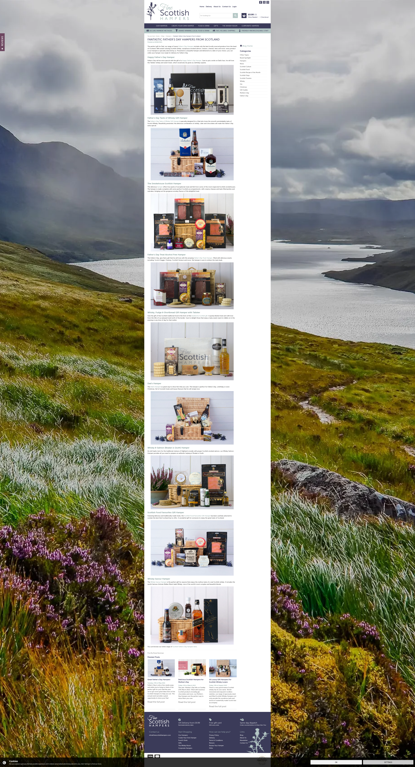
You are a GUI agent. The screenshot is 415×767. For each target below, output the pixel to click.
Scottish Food (245, 69)
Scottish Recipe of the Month (250, 72)
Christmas (243, 87)
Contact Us (244, 743)
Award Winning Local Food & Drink (194, 31)
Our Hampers (183, 735)
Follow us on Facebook (260, 2)
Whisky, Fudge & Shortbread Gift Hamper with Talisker (174, 312)
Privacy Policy (214, 735)
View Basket (253, 17)
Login (234, 7)
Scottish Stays (245, 75)
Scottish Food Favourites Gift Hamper (166, 512)
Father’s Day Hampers (186, 46)
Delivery (212, 738)
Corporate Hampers (185, 748)
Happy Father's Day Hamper (161, 57)
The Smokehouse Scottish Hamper (164, 183)
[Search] (235, 15)
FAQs (211, 748)
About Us (243, 738)
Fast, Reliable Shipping (225, 31)
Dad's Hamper (154, 383)
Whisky (242, 81)
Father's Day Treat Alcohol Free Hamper (167, 254)
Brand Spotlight (245, 58)
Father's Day (244, 96)
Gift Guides (244, 90)
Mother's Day (244, 93)
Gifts (180, 743)
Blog (241, 735)
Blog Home (247, 46)
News (242, 64)
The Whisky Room (184, 745)
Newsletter (244, 740)
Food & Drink (182, 740)
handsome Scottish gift (200, 316)
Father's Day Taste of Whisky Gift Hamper (167, 118)
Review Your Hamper (216, 745)
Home (202, 7)
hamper (160, 187)
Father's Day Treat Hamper (203, 258)
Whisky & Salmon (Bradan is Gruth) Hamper (168, 447)
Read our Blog (264, 2)
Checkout (265, 17)
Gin (241, 84)
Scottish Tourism (245, 78)
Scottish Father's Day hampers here (184, 647)
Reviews (2, 41)
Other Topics (244, 55)
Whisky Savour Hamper (159, 579)
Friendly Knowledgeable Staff (255, 31)
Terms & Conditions (216, 740)
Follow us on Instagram (267, 2)
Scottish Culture (245, 67)
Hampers (243, 61)
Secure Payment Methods (161, 31)
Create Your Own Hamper (187, 738)
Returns (211, 743)
